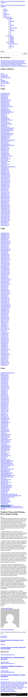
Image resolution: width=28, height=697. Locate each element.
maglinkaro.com (4, 295)
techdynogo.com (4, 169)
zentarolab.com (4, 358)
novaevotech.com (5, 270)
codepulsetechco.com (6, 259)
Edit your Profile (22, 632)
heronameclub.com (5, 161)
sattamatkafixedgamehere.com (8, 475)
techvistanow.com (5, 266)
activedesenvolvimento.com (7, 468)
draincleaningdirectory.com (7, 133)
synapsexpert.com (5, 357)
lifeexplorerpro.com (5, 442)
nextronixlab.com (5, 325)
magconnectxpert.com (6, 279)
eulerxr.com (3, 451)
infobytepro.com (4, 251)
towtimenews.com (5, 132)
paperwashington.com (6, 479)
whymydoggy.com (5, 93)
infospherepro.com (5, 435)
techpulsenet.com (5, 282)
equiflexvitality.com (5, 466)
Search (2, 51)
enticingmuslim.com (5, 144)
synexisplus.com (4, 382)
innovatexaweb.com (5, 241)
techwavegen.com (5, 198)
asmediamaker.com (5, 118)
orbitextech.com (4, 454)
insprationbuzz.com (5, 105)
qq (10, 22)
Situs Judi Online (8, 17)
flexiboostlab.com (5, 418)
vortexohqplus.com (5, 419)
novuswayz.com (4, 411)
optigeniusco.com (5, 399)
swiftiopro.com (4, 420)
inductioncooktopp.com (6, 486)
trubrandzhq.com (5, 404)
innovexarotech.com (5, 216)
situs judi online (13, 27)
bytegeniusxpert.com (5, 249)
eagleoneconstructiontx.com (7, 464)
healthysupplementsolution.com (8, 166)
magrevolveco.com (5, 214)
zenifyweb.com (4, 456)
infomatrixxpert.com (5, 263)
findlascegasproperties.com (7, 460)
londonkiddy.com (5, 498)
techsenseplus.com (5, 196)
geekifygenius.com (5, 452)
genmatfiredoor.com (5, 459)
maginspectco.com (5, 224)
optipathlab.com (4, 378)
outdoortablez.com (5, 164)
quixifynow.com (4, 321)
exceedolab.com (4, 426)
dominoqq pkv (4, 76)
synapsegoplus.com (5, 307)
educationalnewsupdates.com (7, 372)
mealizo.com (4, 114)
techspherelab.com (5, 299)
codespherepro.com (5, 208)
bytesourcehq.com (5, 257)
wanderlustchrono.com (6, 446)
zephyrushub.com (5, 376)
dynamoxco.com (4, 335)
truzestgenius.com (5, 281)
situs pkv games (4, 75)
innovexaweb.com (5, 338)
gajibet (12, 690)
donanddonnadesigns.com (7, 463)
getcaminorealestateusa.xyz (7, 504)
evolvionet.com (4, 380)
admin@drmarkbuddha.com (7, 507)
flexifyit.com (4, 330)
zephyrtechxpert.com (5, 283)
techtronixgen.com (5, 178)
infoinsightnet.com (5, 255)
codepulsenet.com (5, 310)
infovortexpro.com (5, 217)
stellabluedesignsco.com (6, 156)
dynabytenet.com (5, 297)
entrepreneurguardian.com (7, 476)
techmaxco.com (4, 424)
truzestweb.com (4, 355)
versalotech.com (4, 423)
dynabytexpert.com (5, 329)
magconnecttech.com (6, 455)
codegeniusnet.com (5, 254)
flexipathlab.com (4, 343)
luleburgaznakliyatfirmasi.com (8, 140)
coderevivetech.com (5, 213)
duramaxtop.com (5, 152)
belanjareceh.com (5, 102)
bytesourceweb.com (5, 210)
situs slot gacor (6, 684)
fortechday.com (4, 503)
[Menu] (1, 4)
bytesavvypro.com (5, 200)
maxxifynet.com (4, 384)
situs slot (5, 688)
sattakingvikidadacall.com (7, 472)
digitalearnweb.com (5, 94)
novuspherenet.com (5, 349)
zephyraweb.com (5, 396)
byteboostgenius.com (6, 306)
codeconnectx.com (5, 262)
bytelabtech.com (4, 239)
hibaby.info (3, 478)
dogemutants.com (5, 150)
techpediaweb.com (5, 184)
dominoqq (12, 21)
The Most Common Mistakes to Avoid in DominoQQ (13, 63)
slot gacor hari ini (14, 43)
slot (10, 45)
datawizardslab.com (5, 431)
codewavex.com (4, 275)
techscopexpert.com (5, 182)
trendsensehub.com (5, 448)
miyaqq (8, 690)
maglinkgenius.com (5, 273)
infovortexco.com (5, 285)
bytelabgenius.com (5, 185)
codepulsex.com (4, 289)
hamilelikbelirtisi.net (5, 422)
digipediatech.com (5, 172)
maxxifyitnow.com (5, 319)
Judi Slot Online (10, 42)
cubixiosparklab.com (5, 269)
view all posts (4, 636)
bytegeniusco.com (5, 193)
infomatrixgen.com (5, 204)
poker (11, 29)
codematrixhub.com (5, 194)
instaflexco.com (4, 415)
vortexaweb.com (4, 398)
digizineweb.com (5, 261)
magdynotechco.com (5, 242)
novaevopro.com (5, 402)
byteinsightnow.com (5, 212)
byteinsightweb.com (5, 174)
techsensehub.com (5, 238)
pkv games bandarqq (5, 77)
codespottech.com (5, 168)
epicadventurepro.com (6, 439)
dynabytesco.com (5, 428)
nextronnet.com (4, 334)
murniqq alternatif (15, 684)
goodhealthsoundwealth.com (7, 145)
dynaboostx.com (4, 414)
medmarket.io (4, 162)
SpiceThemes (13, 695)
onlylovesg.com (4, 467)
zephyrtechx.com (5, 408)
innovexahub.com (5, 386)
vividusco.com (4, 391)
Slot (4, 11)
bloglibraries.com (5, 138)
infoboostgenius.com (5, 197)
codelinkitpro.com (5, 235)
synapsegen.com (4, 342)
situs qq (24, 682)
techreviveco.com (5, 294)
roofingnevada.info (5, 488)
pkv (10, 19)
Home (5, 9)
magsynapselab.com (5, 177)
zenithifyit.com (4, 394)
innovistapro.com (5, 416)
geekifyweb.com (4, 246)
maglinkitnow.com (5, 173)
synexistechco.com (5, 388)
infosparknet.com (5, 318)
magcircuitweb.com (5, 181)
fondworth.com (4, 107)
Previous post (4, 637)
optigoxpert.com (4, 410)
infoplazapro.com (5, 189)
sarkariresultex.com (5, 113)
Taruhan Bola (10, 35)
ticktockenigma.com (5, 450)
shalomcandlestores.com (6, 123)
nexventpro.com (4, 407)
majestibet (3, 690)
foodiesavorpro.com (5, 436)
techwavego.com (5, 287)
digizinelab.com (4, 286)
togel (20, 506)
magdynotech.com (5, 311)
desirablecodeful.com (6, 158)
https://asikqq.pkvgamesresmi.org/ (9, 691)
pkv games (12, 30)
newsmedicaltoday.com (6, 487)
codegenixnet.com (5, 209)
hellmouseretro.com (5, 148)
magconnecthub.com (5, 305)
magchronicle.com (5, 170)
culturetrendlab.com (5, 447)
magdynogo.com (5, 225)
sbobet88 (12, 38)
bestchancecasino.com (6, 482)
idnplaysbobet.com (5, 471)
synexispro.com (4, 491)
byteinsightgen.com (5, 201)
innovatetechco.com (5, 186)
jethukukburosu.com (5, 136)
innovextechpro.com (5, 180)
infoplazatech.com (5, 247)
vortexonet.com (4, 383)
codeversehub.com (5, 302)
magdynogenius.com (5, 176)
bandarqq (12, 25)
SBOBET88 (6, 14)
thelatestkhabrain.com (6, 110)
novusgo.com (4, 443)
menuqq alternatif (5, 682)
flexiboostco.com (5, 374)
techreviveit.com (4, 190)
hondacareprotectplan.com (7, 129)
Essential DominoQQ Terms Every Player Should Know (14, 66)
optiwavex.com (4, 351)
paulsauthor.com (4, 157)
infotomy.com (4, 165)
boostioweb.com (4, 375)
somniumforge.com (5, 137)
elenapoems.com (4, 146)
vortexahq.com (4, 392)
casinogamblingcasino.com (7, 130)
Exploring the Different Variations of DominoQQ (12, 62)
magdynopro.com (5, 188)
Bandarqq (6, 10)
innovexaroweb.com (5, 293)
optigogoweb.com (5, 362)
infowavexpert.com (5, 192)
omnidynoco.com (5, 353)
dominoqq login (4, 81)
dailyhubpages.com (5, 470)
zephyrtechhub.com (5, 354)
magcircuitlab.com (5, 274)
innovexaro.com (4, 315)
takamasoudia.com (5, 153)
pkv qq (11, 682)
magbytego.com (4, 253)
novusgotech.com (5, 333)
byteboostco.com (5, 277)
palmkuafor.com (4, 97)
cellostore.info (4, 117)
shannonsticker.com (5, 103)
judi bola (12, 37)
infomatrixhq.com (5, 267)
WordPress (18, 693)
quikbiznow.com (4, 359)
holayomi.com (4, 492)
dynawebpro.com (5, 341)
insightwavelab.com (5, 440)
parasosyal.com (4, 142)
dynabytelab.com (5, 379)
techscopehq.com (5, 313)
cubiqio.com (3, 432)
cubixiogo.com (4, 347)
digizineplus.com (5, 314)
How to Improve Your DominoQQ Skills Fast (11, 64)
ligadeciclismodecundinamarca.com (9, 494)
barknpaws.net (4, 115)
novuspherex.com (5, 400)
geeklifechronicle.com (6, 434)
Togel (5, 15)
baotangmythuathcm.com (6, 134)
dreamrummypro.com (6, 99)
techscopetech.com (5, 290)
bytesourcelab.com (5, 317)
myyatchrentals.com (5, 122)
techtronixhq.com (5, 233)
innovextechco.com (5, 271)
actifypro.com (4, 412)
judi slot (2, 73)
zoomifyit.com (4, 365)
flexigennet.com (4, 160)
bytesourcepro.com (5, 298)
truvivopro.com (4, 390)
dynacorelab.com (5, 387)
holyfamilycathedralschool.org (8, 496)
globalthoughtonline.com (6, 119)
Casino (5, 13)
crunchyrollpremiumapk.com (7, 128)
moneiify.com (4, 121)
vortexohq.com (4, 438)
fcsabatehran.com (5, 149)
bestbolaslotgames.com (6, 474)
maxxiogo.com (4, 331)
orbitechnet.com (4, 350)
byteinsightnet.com (5, 258)
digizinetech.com (5, 202)
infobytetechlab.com (5, 206)
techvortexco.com (5, 245)
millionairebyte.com (5, 502)
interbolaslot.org (4, 95)
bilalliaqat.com (4, 483)
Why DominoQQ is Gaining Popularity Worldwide (13, 60)
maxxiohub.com (4, 395)
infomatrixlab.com (5, 301)
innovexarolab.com (5, 205)
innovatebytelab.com (5, 250)
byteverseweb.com (5, 303)
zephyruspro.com (5, 322)
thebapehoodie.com (5, 141)
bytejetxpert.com (4, 222)
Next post (3, 644)
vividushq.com (4, 345)
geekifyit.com (4, 125)
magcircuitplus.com (5, 218)
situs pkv (20, 682)
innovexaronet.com (5, 265)
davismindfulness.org (6, 500)
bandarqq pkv (4, 683)
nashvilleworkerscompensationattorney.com (11, 495)
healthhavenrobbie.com (6, 462)
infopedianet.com (5, 309)
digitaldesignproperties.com (7, 111)
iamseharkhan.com (5, 109)
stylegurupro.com (5, 430)
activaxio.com (4, 427)
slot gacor (12, 46)
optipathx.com (4, 323)
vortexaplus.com (4, 346)
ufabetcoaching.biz (5, 499)
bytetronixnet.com (5, 221)
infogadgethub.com (5, 234)
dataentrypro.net (4, 98)
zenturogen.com (4, 337)
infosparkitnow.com (5, 243)
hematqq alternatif (5, 687)
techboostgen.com (5, 237)
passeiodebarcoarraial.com (7, 106)
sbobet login (21, 683)
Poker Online (10, 18)
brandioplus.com (4, 339)
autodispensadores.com (6, 484)
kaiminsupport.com (5, 101)
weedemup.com (4, 480)
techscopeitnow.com (5, 220)
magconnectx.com (5, 490)
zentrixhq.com (4, 326)
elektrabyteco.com (5, 278)
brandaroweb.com (5, 363)
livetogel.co (3, 458)
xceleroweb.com (4, 361)
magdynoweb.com (5, 291)
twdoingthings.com (5, 154)
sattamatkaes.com (5, 126)
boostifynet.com (4, 406)
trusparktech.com (5, 403)
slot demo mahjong (5, 83)
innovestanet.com (5, 327)
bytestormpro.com (5, 444)
